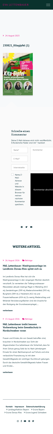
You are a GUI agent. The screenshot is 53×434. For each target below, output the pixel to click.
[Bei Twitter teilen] (26, 227)
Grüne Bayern (38, 409)
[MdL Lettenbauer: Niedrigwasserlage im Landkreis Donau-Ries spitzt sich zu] (26, 285)
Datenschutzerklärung (35, 406)
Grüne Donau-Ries (14, 412)
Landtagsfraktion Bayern (18, 409)
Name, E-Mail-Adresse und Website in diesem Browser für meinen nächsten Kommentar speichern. (20, 189)
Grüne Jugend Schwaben (35, 412)
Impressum (19, 406)
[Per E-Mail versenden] (31, 227)
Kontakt (9, 406)
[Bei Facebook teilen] (22, 227)
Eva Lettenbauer (16, 4)
